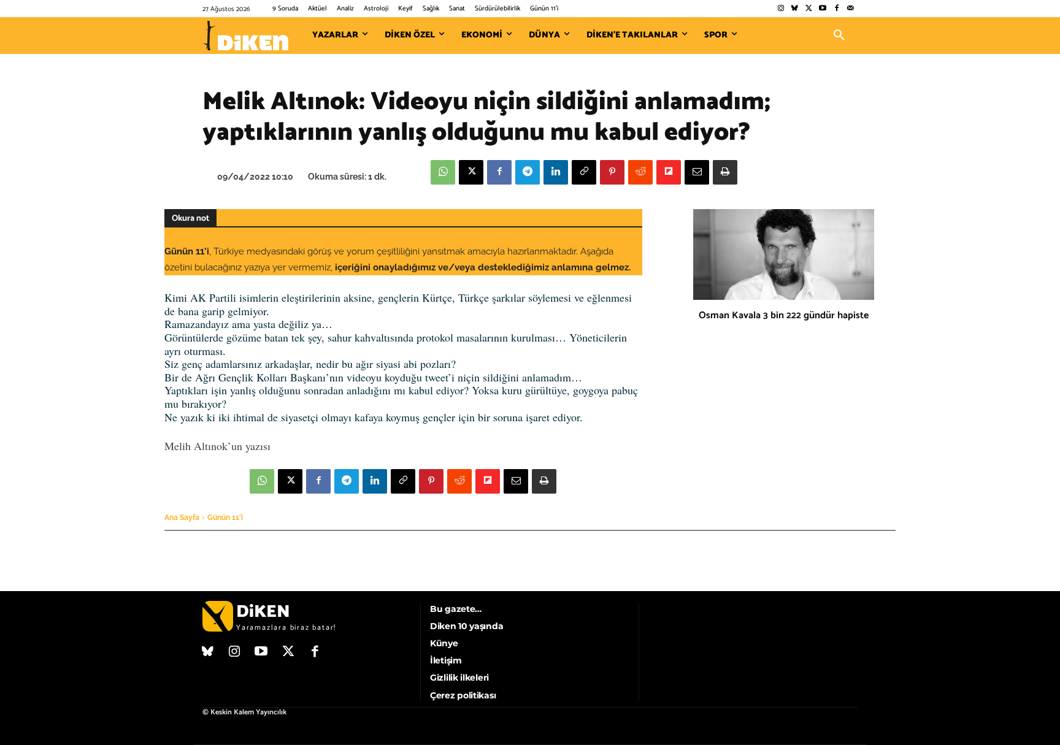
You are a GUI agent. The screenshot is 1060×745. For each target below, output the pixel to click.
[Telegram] (527, 172)
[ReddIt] (640, 172)
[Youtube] (823, 9)
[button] (839, 35)
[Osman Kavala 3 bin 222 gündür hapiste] (783, 254)
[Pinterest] (612, 172)
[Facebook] (836, 9)
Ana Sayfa (181, 517)
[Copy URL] (584, 172)
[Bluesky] (795, 9)
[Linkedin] (555, 172)
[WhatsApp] (443, 172)
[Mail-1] (850, 9)
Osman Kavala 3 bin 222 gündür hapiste (784, 315)
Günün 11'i (225, 517)
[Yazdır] (725, 172)
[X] (471, 172)
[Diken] (245, 35)
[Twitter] (809, 9)
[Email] (697, 172)
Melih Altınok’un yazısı (217, 445)
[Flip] (668, 172)
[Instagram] (781, 9)
